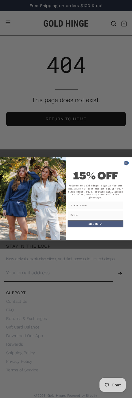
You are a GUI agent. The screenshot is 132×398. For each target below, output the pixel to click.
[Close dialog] (126, 163)
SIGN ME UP (95, 224)
